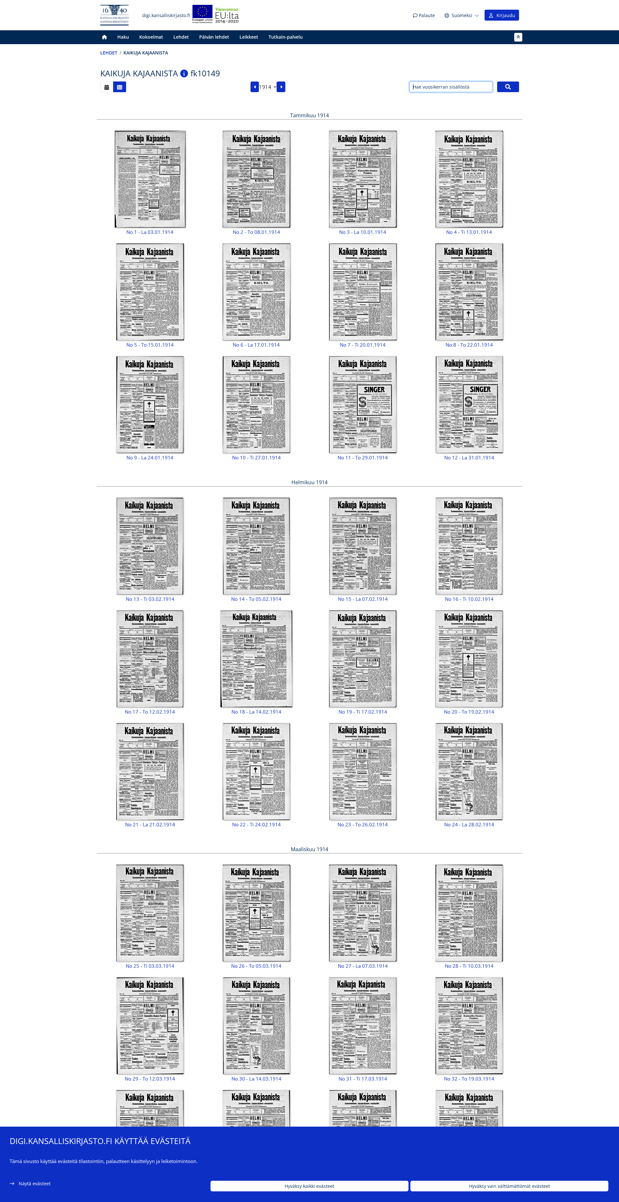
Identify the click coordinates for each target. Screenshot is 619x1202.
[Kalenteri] (107, 87)
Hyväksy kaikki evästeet (309, 1186)
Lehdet (181, 37)
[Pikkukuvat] (119, 87)
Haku (123, 37)
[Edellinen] (255, 87)
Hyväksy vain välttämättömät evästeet (509, 1186)
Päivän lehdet (214, 37)
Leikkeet (249, 37)
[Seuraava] (281, 87)
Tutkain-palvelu (286, 37)
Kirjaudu (504, 15)
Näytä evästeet (35, 1183)
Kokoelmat (151, 37)
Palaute (426, 15)
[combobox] (268, 87)
